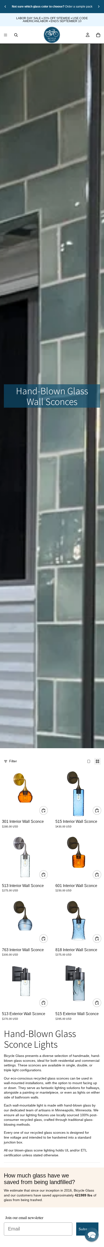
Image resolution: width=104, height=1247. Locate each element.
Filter (13, 761)
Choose (47, 810)
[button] (92, 1235)
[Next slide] (98, 6)
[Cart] (98, 35)
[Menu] (5, 35)
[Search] (16, 35)
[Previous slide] (5, 6)
